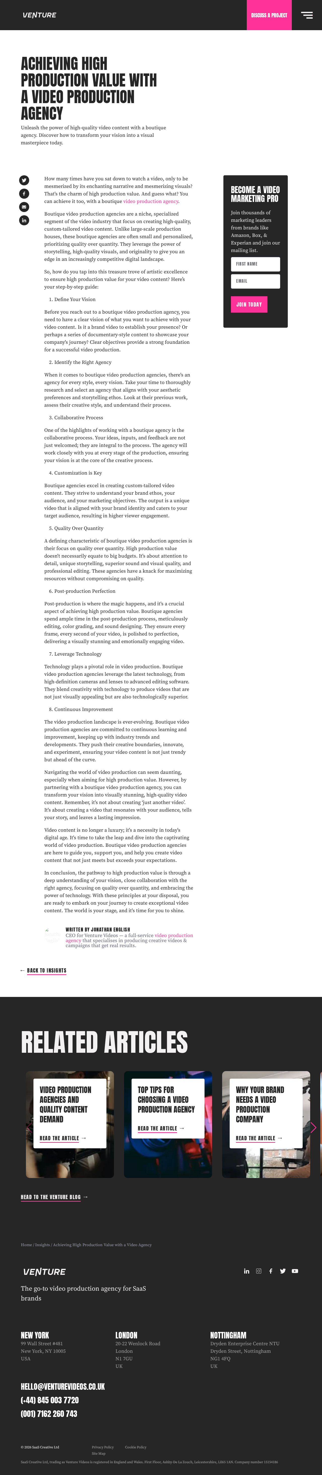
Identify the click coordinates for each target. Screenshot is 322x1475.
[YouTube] (295, 1271)
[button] (313, 1128)
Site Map (98, 1453)
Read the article (59, 1138)
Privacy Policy (103, 1447)
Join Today (249, 304)
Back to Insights (46, 970)
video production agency (150, 201)
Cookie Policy (135, 1447)
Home (26, 1244)
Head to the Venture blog (51, 1197)
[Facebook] (271, 1271)
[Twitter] (283, 1271)
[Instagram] (259, 1271)
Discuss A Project (269, 15)
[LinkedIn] (247, 1271)
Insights (42, 1244)
